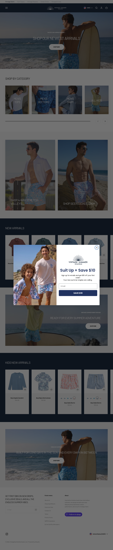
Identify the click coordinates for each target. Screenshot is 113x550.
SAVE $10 (78, 293)
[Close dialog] (97, 248)
